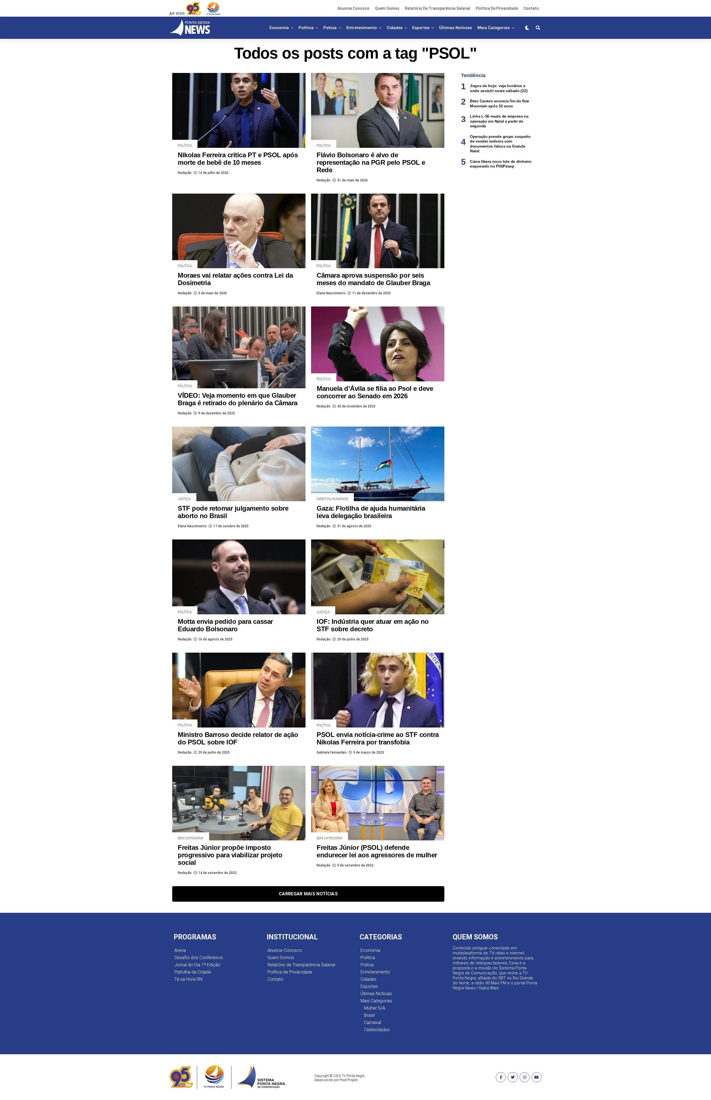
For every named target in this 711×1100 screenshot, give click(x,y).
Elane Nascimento (331, 293)
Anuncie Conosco (353, 8)
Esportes (420, 27)
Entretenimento (361, 27)
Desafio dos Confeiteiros (198, 957)
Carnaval (372, 1022)
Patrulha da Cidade (192, 972)
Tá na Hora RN (188, 979)
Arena (180, 950)
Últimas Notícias (455, 27)
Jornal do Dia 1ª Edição (197, 964)
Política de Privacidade (497, 8)
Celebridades (377, 1029)
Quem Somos (387, 8)
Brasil (369, 1015)
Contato (531, 8)
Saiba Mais (489, 987)
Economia (279, 27)
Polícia (330, 27)
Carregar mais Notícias (308, 893)
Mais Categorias (493, 27)
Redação (185, 173)
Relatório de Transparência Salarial (437, 8)
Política (306, 27)
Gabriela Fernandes (332, 752)
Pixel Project (349, 1080)
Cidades (394, 27)
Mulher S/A (374, 1008)
